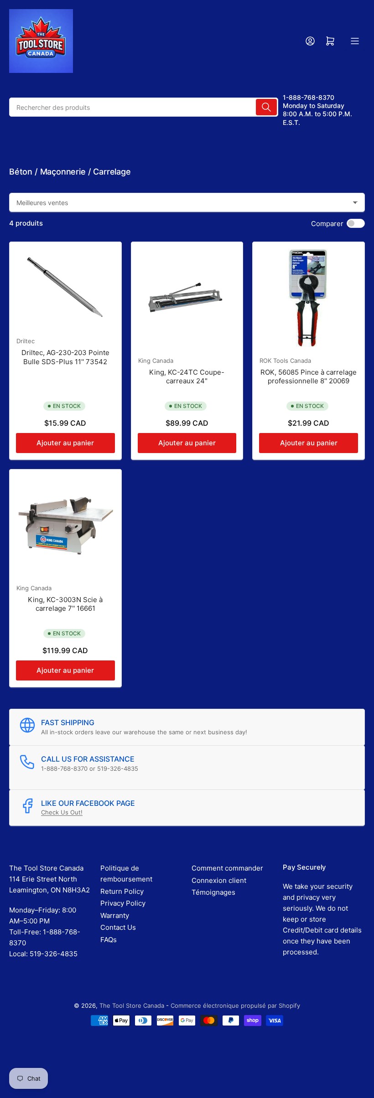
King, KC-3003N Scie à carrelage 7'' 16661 (65, 604)
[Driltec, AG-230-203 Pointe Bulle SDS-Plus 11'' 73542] (65, 288)
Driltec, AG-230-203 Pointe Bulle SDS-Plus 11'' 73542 (65, 357)
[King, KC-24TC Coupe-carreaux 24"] (187, 298)
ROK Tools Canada (285, 360)
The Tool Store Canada (131, 1005)
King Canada (155, 360)
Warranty (114, 915)
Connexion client (219, 880)
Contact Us (118, 927)
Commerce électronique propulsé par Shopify (235, 1005)
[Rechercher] (266, 107)
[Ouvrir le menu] (355, 41)
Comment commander (227, 868)
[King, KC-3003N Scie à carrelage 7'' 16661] (65, 525)
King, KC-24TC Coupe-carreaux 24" (186, 377)
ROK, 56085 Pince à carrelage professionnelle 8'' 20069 (308, 377)
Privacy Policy (122, 903)
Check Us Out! (62, 812)
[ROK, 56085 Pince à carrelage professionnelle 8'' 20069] (309, 298)
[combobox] (143, 107)
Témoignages (213, 892)
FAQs (108, 939)
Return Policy (122, 891)
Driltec (25, 341)
